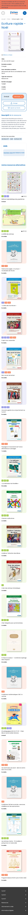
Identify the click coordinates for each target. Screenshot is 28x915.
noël (11, 139)
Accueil (3, 19)
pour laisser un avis (14, 153)
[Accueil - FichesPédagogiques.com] (14, 13)
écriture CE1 (17, 139)
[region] (14, 41)
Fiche (8, 19)
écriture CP (5, 139)
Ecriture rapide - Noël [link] (17, 19)
